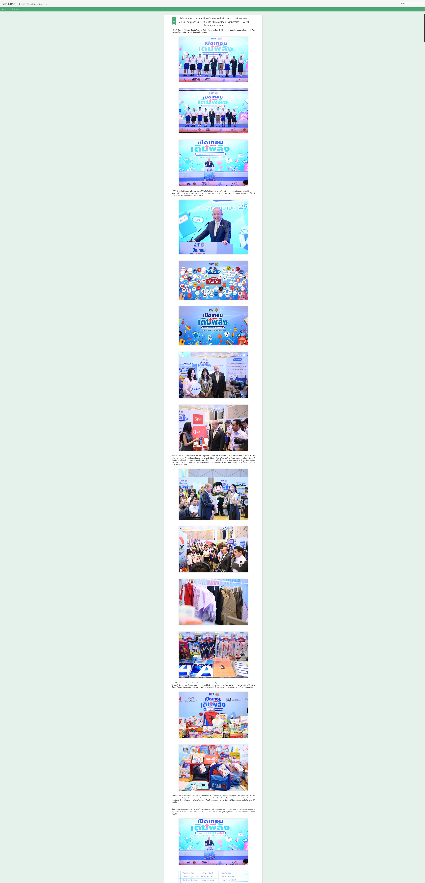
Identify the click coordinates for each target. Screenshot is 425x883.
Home (16, 9)
